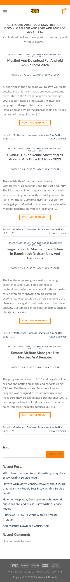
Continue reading (35, 123)
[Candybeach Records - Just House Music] (35, 11)
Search (6, 447)
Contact (57, 572)
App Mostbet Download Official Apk (26, 525)
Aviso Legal (15, 572)
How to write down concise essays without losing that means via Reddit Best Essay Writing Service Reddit (34, 489)
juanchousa (52, 75)
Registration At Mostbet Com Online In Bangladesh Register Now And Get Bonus (35, 254)
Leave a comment (58, 139)
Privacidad (43, 572)
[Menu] (5, 11)
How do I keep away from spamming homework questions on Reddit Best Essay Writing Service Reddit (33, 504)
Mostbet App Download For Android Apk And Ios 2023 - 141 (35, 55)
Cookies (29, 572)
